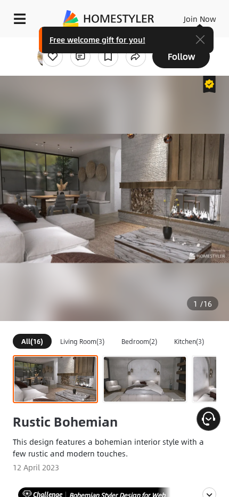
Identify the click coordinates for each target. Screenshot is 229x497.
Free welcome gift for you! (97, 39)
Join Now (200, 19)
